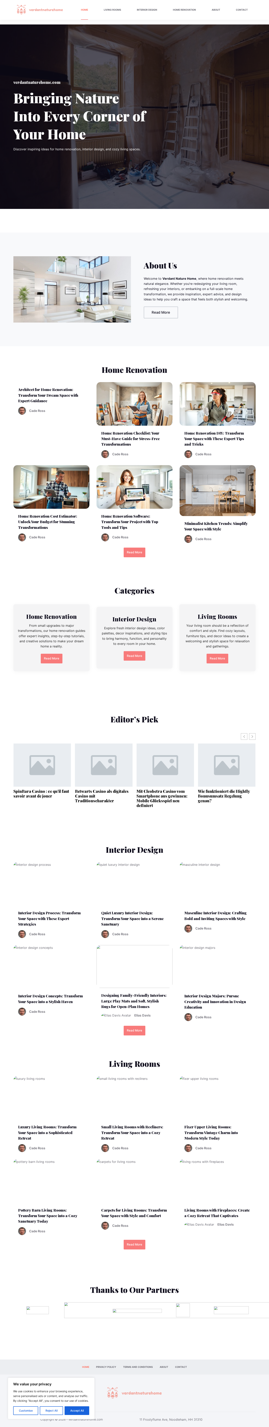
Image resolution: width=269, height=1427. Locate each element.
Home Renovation (184, 9)
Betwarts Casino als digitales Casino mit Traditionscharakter (40, 796)
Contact (242, 9)
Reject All (51, 1410)
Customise (26, 1410)
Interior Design (147, 9)
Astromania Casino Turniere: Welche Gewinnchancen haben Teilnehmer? (226, 796)
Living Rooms (112, 9)
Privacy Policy (106, 1366)
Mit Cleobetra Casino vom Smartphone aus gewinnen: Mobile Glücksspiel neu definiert (100, 798)
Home (84, 9)
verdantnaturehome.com (86, 1419)
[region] (51, 1398)
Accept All (77, 1410)
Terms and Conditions (138, 1366)
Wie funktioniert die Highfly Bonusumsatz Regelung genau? (162, 796)
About (216, 9)
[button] (252, 736)
